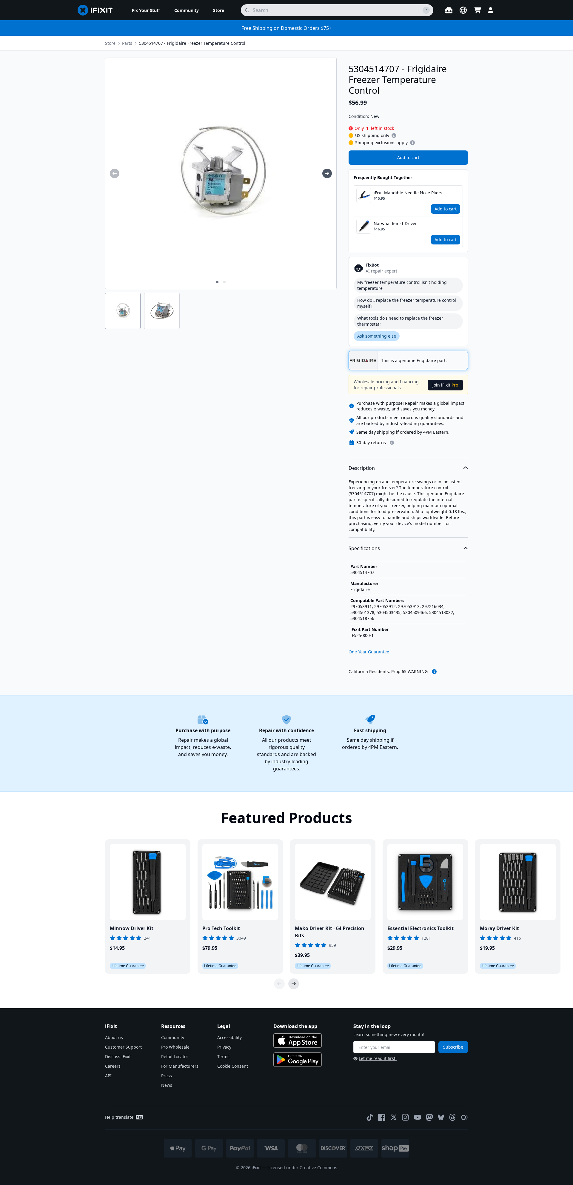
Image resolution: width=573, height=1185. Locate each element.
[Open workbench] (449, 10)
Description (362, 468)
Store (110, 43)
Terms (223, 1056)
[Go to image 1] (217, 282)
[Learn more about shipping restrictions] (394, 135)
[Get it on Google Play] (297, 1059)
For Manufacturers (179, 1066)
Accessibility (229, 1037)
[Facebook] (381, 1117)
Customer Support (123, 1047)
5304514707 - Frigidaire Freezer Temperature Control (192, 43)
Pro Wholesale (175, 1047)
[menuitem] (146, 10)
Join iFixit (445, 385)
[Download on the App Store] (297, 1040)
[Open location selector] (463, 10)
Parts (127, 43)
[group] (114, 173)
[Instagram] (405, 1117)
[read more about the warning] (434, 671)
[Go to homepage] (98, 10)
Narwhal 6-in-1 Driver (395, 223)
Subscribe (453, 1047)
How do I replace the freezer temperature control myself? (406, 303)
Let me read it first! (378, 1058)
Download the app (295, 1026)
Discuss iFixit (118, 1056)
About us (114, 1037)
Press (166, 1075)
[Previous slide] (279, 983)
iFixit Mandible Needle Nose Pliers (408, 193)
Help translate (119, 1117)
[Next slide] (293, 983)
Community (172, 1037)
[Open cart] (477, 10)
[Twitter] (393, 1117)
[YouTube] (417, 1117)
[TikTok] (369, 1117)
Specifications (364, 548)
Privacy (224, 1047)
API (108, 1075)
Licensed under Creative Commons (302, 1167)
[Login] (490, 10)
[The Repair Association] (464, 1117)
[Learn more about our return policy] (392, 442)
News (166, 1085)
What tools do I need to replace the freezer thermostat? (400, 321)
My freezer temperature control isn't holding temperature (402, 285)
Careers (113, 1066)
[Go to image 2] (224, 282)
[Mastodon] (429, 1117)
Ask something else (376, 336)
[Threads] (452, 1117)
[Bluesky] (441, 1117)
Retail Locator (174, 1056)
